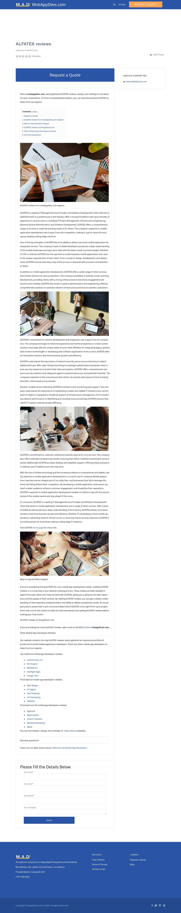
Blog (132, 864)
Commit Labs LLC (35, 660)
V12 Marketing (34, 697)
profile (86, 627)
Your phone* (29, 795)
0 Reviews (36, 56)
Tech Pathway (33, 693)
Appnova (31, 711)
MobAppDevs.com (49, 4)
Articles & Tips (98, 869)
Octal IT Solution (34, 719)
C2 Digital (31, 689)
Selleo (29, 726)
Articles (122, 4)
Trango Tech (32, 675)
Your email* (28, 784)
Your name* (29, 772)
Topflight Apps (33, 671)
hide (34, 112)
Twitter (155, 905)
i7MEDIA (31, 701)
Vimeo (164, 905)
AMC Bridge (32, 685)
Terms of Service (99, 864)
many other (69, 730)
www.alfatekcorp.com (136, 81)
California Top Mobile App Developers (69, 748)
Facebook (152, 905)
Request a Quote (146, 4)
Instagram (160, 905)
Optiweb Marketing (36, 723)
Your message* (30, 807)
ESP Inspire (32, 664)
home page (38, 527)
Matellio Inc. (32, 667)
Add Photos (158, 54)
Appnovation (33, 715)
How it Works (98, 859)
